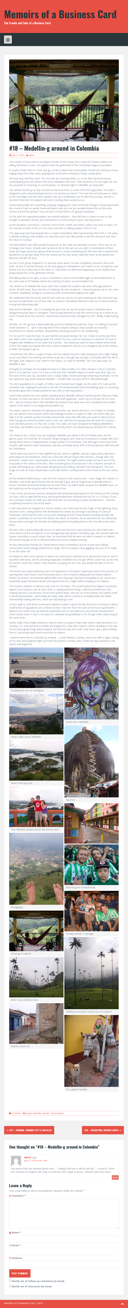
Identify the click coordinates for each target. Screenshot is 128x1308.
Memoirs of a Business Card (60, 13)
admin (31, 155)
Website (17, 1258)
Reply (115, 1177)
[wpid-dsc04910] (36, 977)
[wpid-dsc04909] (91, 973)
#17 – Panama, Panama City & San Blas (30, 1130)
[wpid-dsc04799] (36, 714)
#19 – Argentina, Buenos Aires (101, 1130)
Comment (19, 1195)
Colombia (16, 1113)
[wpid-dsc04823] (36, 806)
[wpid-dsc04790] (91, 684)
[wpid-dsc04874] (91, 911)
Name (16, 1232)
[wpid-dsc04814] (91, 761)
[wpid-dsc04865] (91, 864)
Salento (45, 1113)
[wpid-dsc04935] (91, 1051)
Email (16, 1245)
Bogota (28, 1113)
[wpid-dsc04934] (36, 1023)
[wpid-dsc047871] (36, 668)
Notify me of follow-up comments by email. (38, 1281)
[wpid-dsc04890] (36, 931)
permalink (59, 1113)
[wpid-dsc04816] (36, 760)
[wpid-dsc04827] (91, 823)
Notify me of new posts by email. (32, 1286)
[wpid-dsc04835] (36, 869)
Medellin (37, 1113)
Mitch (27, 1157)
